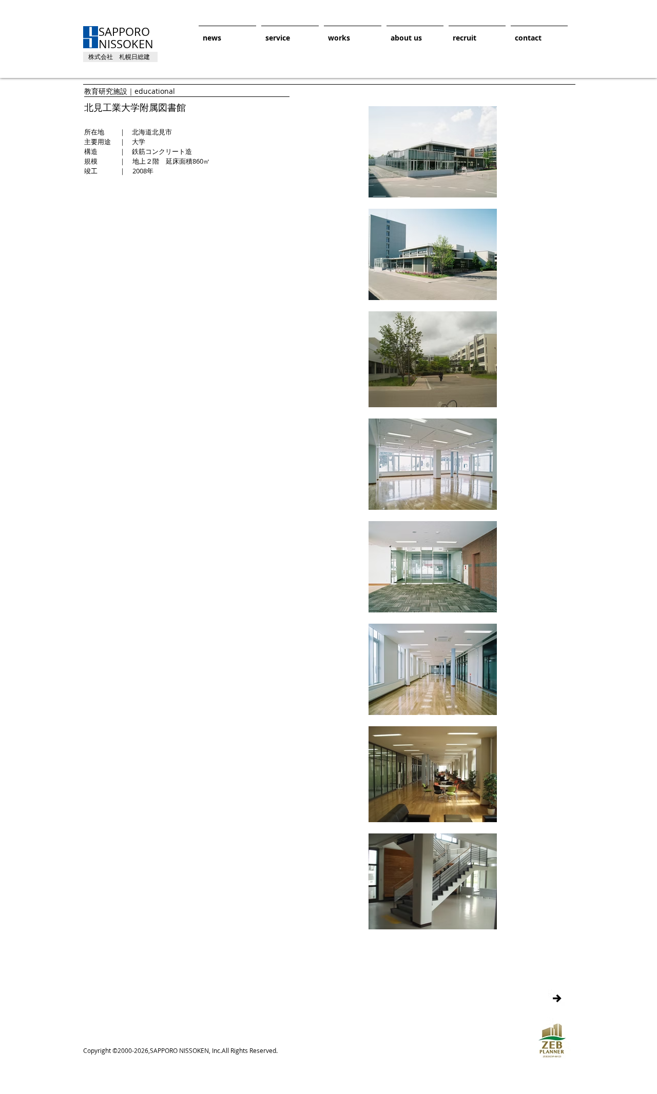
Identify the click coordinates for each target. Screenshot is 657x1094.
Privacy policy (548, 74)
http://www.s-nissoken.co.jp (125, 1041)
